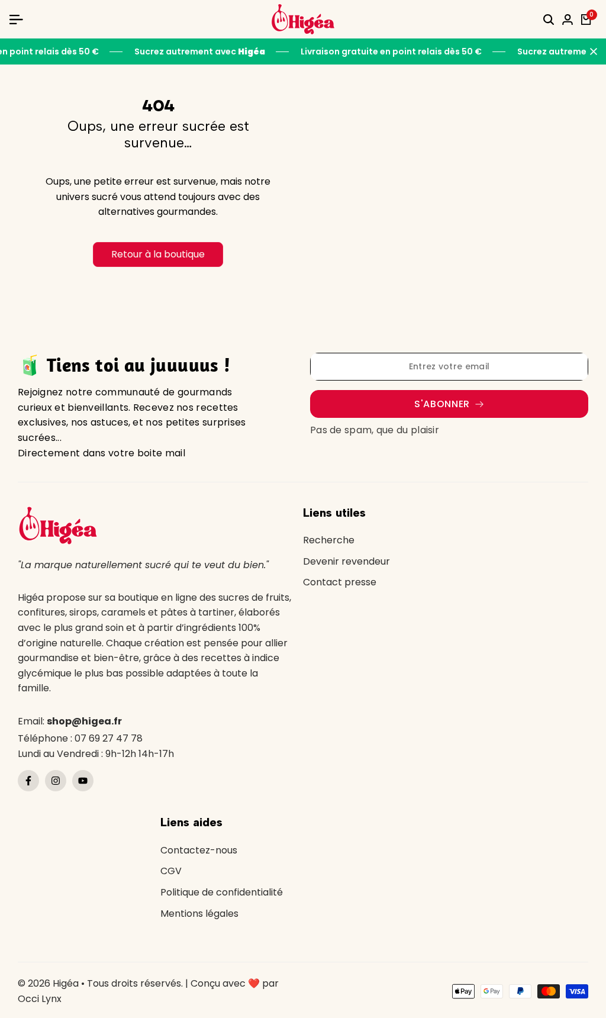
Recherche (328, 540)
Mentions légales (199, 913)
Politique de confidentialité (221, 892)
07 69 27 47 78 (109, 738)
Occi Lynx (40, 999)
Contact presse (339, 582)
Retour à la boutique (158, 254)
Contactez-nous (198, 850)
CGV (171, 871)
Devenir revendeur (346, 561)
